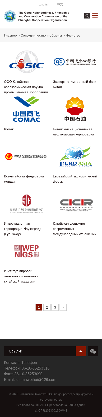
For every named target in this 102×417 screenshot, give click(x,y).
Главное (10, 35)
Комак (9, 129)
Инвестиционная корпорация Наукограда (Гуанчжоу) (23, 229)
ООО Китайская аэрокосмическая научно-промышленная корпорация (26, 87)
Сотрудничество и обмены (41, 35)
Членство (73, 35)
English (44, 4)
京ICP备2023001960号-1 (51, 410)
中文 (60, 4)
